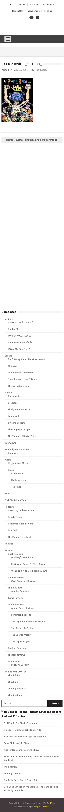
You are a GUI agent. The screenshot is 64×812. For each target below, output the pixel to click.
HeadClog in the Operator (21, 510)
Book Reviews (15, 553)
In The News (17, 473)
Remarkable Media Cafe (20, 523)
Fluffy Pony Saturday (19, 409)
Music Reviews (16, 604)
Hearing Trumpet (12, 773)
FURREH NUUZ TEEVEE (19, 335)
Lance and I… (15, 416)
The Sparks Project (21, 634)
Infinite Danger (16, 517)
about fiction (14, 675)
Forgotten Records (21, 614)
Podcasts (9, 506)
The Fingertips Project (19, 429)
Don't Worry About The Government (26, 359)
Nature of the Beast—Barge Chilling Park (25, 736)
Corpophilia (14, 396)
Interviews (10, 442)
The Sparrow (10, 766)
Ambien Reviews (20, 591)
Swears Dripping (16, 422)
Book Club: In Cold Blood (17, 743)
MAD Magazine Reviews (23, 581)
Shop (49, 11)
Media (8, 459)
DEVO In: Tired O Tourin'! (20, 322)
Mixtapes (13, 366)
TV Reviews (14, 661)
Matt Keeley (41, 69)
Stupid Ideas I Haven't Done (22, 379)
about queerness (17, 688)
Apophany (13, 453)
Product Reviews (17, 648)
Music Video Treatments (20, 372)
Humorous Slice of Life (20, 342)
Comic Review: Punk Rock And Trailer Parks (31, 139)
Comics (9, 318)
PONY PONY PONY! (20, 665)
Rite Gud (12, 530)
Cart (10, 4)
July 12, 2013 (21, 69)
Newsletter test (35, 11)
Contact (34, 4)
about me (13, 681)
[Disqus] (32, 188)
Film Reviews (15, 587)
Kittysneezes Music (18, 463)
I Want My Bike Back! (19, 349)
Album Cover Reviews (22, 608)
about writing (15, 695)
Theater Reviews (16, 654)
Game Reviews (16, 597)
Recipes (9, 543)
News (8, 493)
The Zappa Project (20, 641)
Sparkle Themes (43, 807)
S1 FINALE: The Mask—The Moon (21, 723)
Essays (8, 355)
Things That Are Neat (18, 386)
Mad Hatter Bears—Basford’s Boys (21, 749)
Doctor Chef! (14, 329)
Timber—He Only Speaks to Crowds (22, 729)
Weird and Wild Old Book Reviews (29, 570)
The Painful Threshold (19, 537)
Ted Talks (16, 486)
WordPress (51, 803)
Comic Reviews (16, 577)
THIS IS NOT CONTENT (16, 671)
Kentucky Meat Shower (17, 449)
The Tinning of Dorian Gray (22, 436)
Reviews (9, 550)
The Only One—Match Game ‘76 (20, 780)
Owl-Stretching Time (15, 500)
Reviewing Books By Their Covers (28, 564)
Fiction (8, 392)
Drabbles (13, 402)
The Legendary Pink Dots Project (28, 621)
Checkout (21, 4)
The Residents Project (22, 628)
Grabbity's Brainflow (22, 557)
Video (11, 470)
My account (48, 4)
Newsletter (17, 11)
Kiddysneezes (18, 480)
